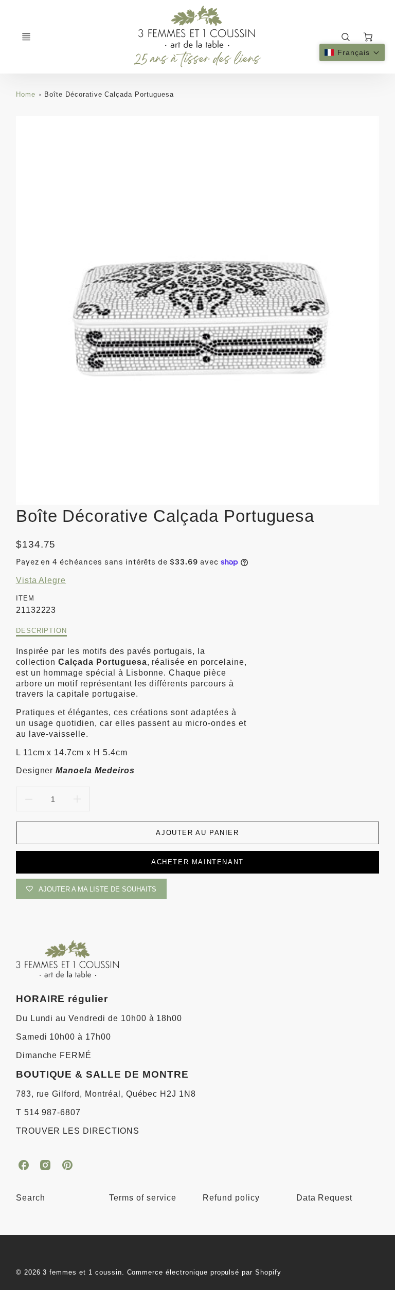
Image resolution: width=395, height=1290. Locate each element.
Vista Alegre (41, 580)
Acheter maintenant (197, 862)
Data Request (324, 1197)
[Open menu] (26, 37)
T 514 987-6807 (48, 1112)
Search (30, 1197)
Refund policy (231, 1197)
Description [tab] (41, 630)
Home (25, 94)
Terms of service (142, 1197)
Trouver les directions (77, 1131)
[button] (352, 52)
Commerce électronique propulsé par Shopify (204, 1272)
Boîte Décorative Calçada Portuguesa (109, 94)
